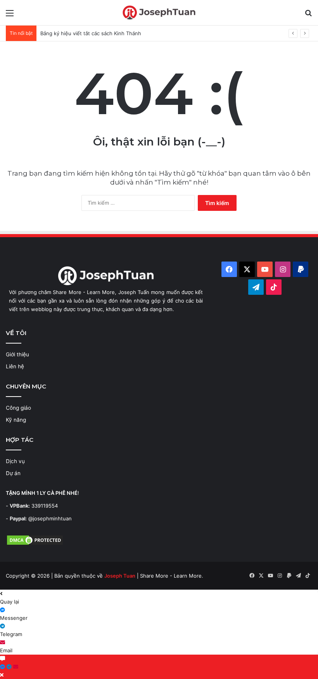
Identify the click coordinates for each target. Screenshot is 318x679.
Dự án (13, 473)
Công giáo (18, 408)
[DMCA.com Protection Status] (35, 544)
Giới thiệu (17, 354)
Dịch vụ (15, 461)
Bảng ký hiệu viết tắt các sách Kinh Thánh (90, 33)
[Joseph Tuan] (159, 12)
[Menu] (10, 15)
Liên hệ (15, 366)
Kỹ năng (16, 420)
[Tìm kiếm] (308, 15)
